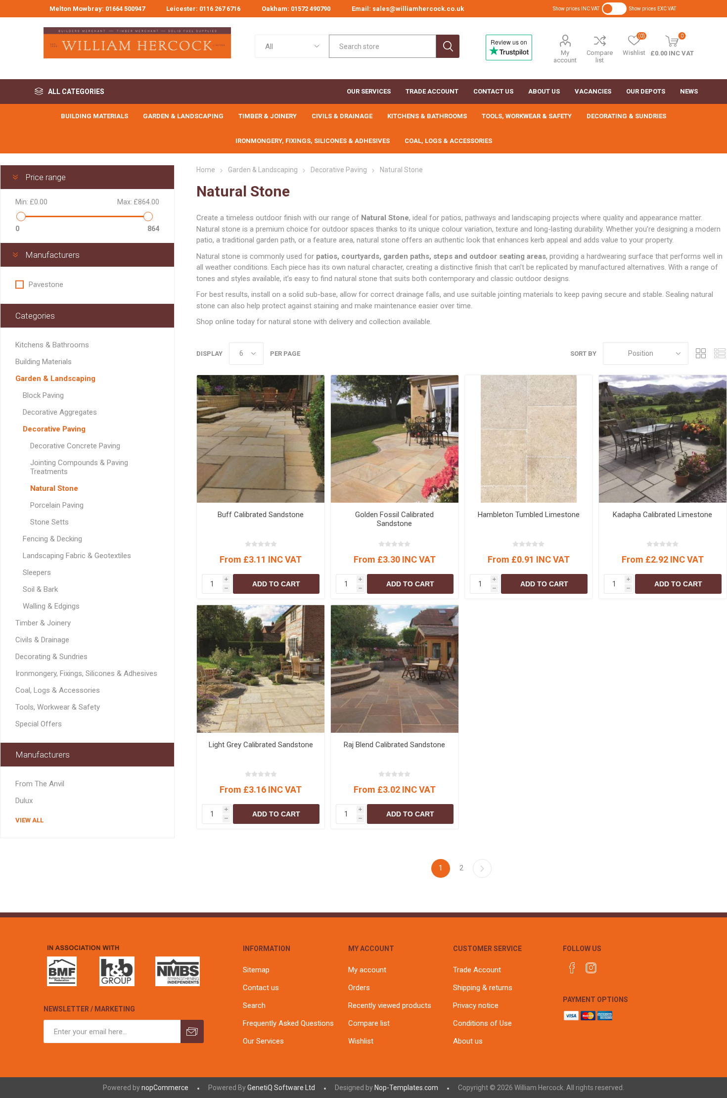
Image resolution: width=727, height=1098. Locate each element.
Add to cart (276, 584)
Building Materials (43, 361)
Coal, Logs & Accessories (57, 690)
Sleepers (37, 572)
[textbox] (382, 46)
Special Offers (38, 723)
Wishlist (360, 1041)
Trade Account (477, 969)
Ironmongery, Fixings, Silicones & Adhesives (86, 673)
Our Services (263, 1041)
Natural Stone (54, 488)
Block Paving (43, 395)
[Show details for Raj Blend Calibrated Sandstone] (394, 668)
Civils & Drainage (42, 639)
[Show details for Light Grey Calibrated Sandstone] (260, 668)
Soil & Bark (40, 589)
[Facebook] (572, 968)
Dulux (24, 800)
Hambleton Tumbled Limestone (529, 514)
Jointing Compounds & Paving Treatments (79, 467)
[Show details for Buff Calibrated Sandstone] (260, 439)
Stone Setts (49, 522)
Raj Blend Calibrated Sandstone (394, 744)
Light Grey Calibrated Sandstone (261, 744)
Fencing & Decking (52, 538)
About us (468, 1041)
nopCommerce (164, 1088)
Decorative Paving (54, 429)
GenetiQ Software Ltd (281, 1088)
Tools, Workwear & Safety (57, 707)
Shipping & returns (482, 987)
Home (205, 170)
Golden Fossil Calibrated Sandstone (394, 519)
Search (447, 46)
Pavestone (46, 284)
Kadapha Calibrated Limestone (662, 514)
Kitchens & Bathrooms (52, 344)
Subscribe (192, 1031)
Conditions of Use (482, 1023)
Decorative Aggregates (60, 412)
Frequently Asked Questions (288, 1023)
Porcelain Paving (57, 505)
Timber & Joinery (43, 623)
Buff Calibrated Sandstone (261, 514)
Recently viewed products (389, 1005)
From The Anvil (39, 783)
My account (565, 56)
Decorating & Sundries (51, 656)
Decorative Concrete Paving (75, 445)
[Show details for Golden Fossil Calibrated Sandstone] (394, 439)
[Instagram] (591, 968)
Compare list (600, 56)
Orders (359, 987)
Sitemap (256, 969)
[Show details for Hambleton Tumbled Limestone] (528, 439)
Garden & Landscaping (55, 378)
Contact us (261, 987)
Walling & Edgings (51, 606)
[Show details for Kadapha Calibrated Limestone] (663, 439)
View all (29, 820)
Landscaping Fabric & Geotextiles (77, 555)
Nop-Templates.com (406, 1088)
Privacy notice (476, 1005)
